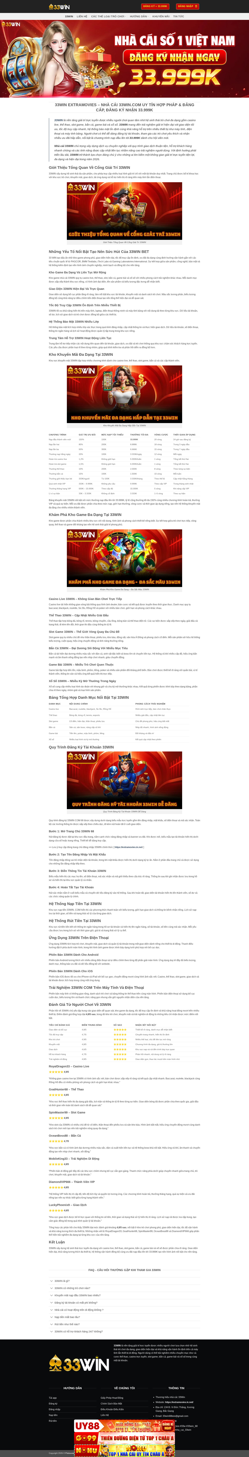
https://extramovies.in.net (128, 847)
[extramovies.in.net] (63, 6)
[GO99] (124, 1438)
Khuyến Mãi (160, 16)
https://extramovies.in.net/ (179, 1402)
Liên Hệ (82, 16)
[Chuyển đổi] (51, 1281)
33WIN (117, 1345)
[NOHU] (124, 1450)
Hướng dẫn (138, 16)
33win (69, 16)
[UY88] (124, 1426)
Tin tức (178, 16)
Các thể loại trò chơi (107, 16)
